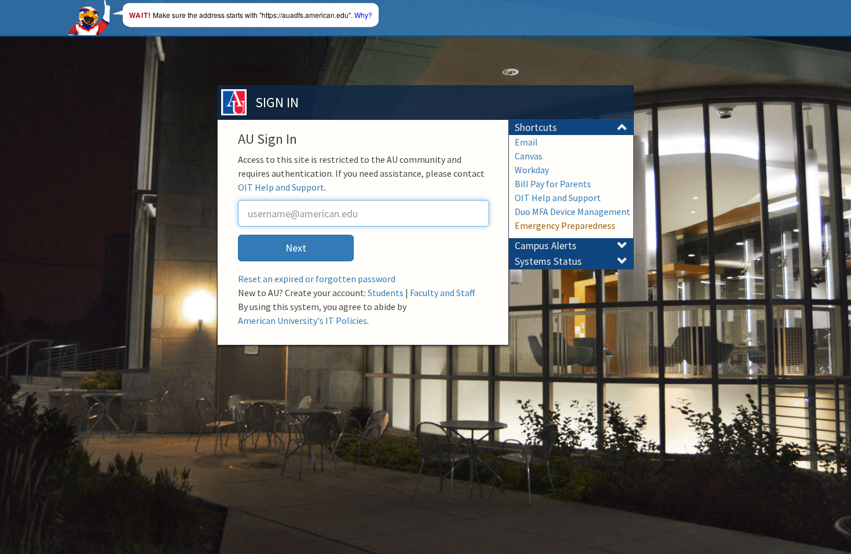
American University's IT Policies (302, 320)
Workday (532, 170)
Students (386, 292)
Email (526, 142)
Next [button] (295, 247)
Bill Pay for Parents (553, 183)
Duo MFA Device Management (572, 211)
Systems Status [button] (548, 261)
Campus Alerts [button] (546, 245)
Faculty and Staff (442, 292)
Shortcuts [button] (536, 127)
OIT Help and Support (281, 187)
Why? (363, 15)
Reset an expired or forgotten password (316, 279)
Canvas (528, 156)
